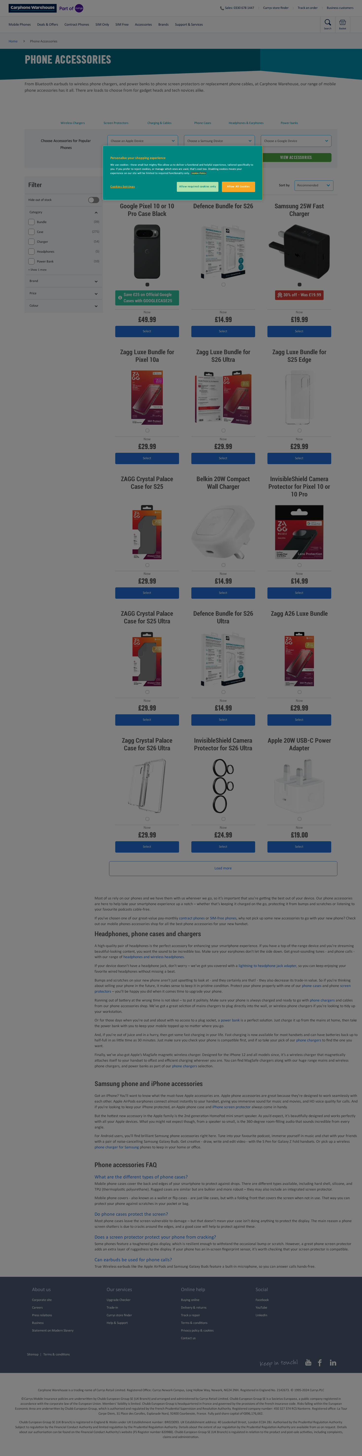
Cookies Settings (122, 186)
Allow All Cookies (238, 186)
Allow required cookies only (197, 186)
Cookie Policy (198, 173)
